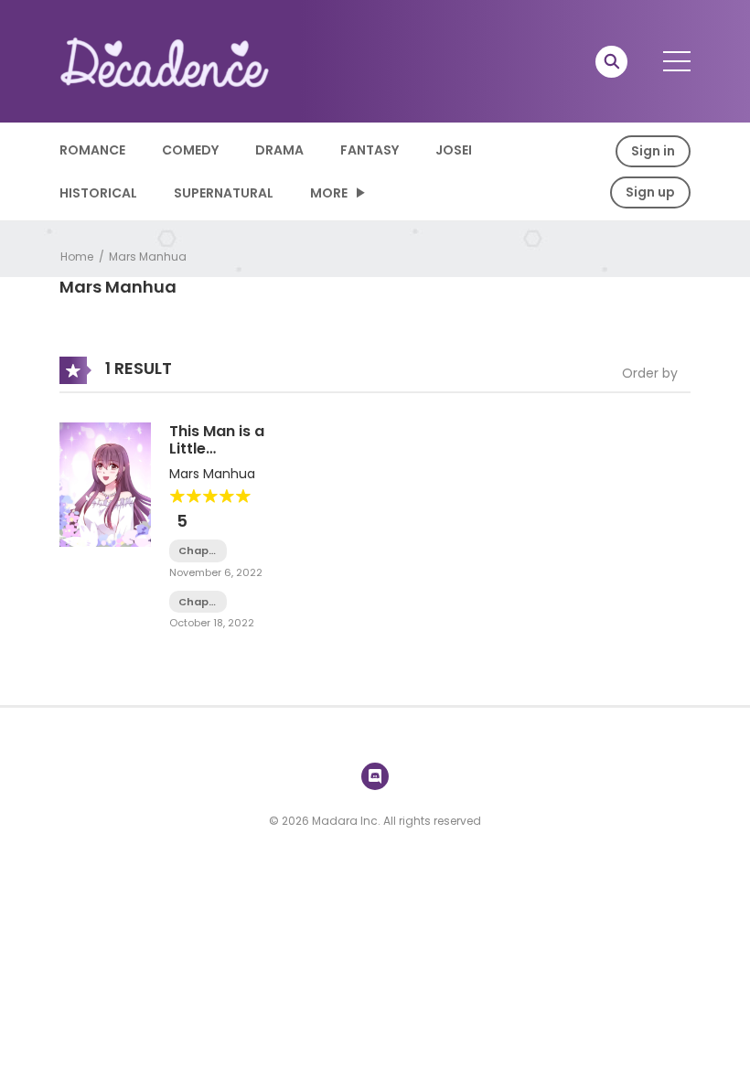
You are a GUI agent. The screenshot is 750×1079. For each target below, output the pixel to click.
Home (76, 256)
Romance (92, 150)
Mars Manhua (148, 256)
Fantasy (369, 150)
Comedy (190, 150)
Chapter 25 (198, 551)
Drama (279, 150)
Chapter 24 (198, 602)
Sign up (650, 192)
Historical (98, 193)
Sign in (653, 151)
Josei (453, 150)
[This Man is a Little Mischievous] (105, 484)
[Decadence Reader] (165, 60)
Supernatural (223, 193)
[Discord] (375, 776)
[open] (677, 61)
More (329, 193)
